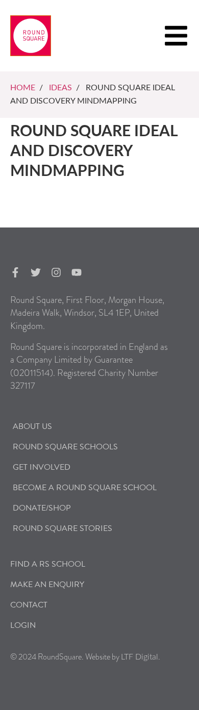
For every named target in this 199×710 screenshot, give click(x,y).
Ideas (60, 88)
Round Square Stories (62, 528)
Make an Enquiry (47, 584)
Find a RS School (47, 564)
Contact (28, 605)
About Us (32, 426)
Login (23, 625)
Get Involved (41, 467)
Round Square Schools (65, 447)
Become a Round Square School (85, 487)
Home (22, 88)
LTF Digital (139, 657)
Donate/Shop (42, 508)
